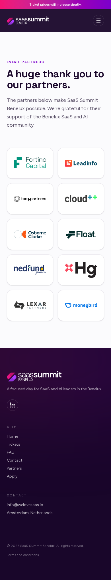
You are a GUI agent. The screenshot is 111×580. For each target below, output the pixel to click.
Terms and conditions (23, 555)
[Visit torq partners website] (30, 198)
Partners (14, 468)
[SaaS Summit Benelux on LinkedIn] (12, 405)
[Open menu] (98, 20)
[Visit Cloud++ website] (81, 198)
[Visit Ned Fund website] (30, 270)
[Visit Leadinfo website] (81, 163)
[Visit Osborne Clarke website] (30, 234)
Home (12, 436)
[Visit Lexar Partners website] (30, 305)
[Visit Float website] (81, 234)
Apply (12, 476)
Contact (14, 460)
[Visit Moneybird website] (81, 305)
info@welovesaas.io (25, 504)
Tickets (13, 444)
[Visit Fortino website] (30, 163)
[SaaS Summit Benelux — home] (28, 21)
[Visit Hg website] (81, 270)
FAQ (11, 452)
